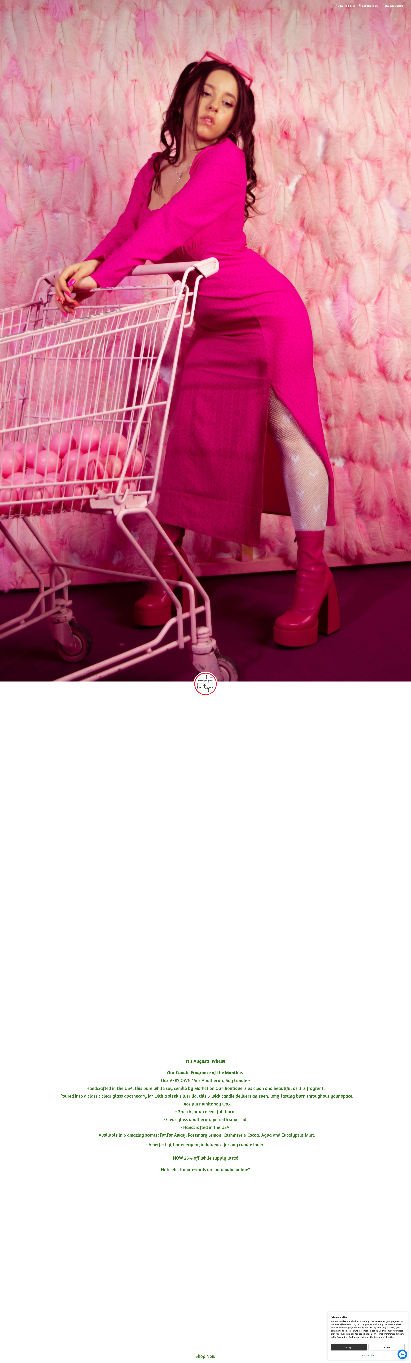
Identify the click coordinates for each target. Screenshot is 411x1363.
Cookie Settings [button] (368, 1355)
